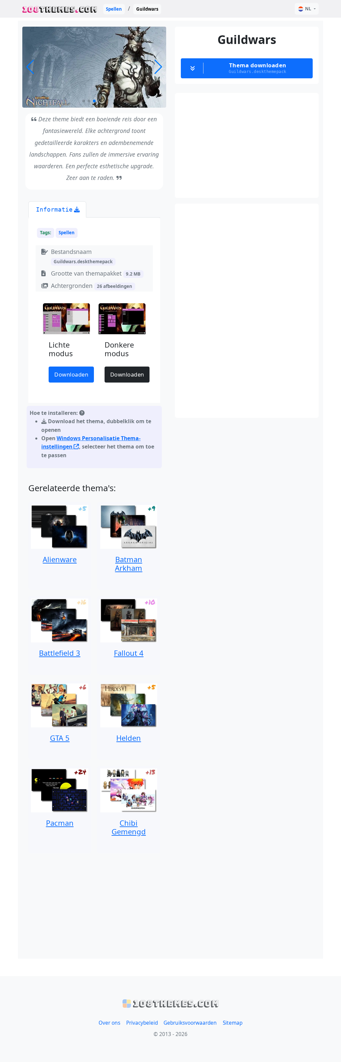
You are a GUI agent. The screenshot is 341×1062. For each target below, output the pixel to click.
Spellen (114, 9)
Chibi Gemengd (129, 827)
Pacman (60, 823)
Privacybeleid (142, 1022)
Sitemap (232, 1022)
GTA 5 (60, 738)
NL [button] (308, 9)
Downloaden (71, 374)
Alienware (60, 559)
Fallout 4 (129, 653)
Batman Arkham (128, 563)
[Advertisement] (94, 906)
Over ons (109, 1022)
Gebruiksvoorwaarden (190, 1022)
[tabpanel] (94, 344)
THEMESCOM (59, 9)
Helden (128, 738)
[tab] (57, 209)
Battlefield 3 (59, 653)
